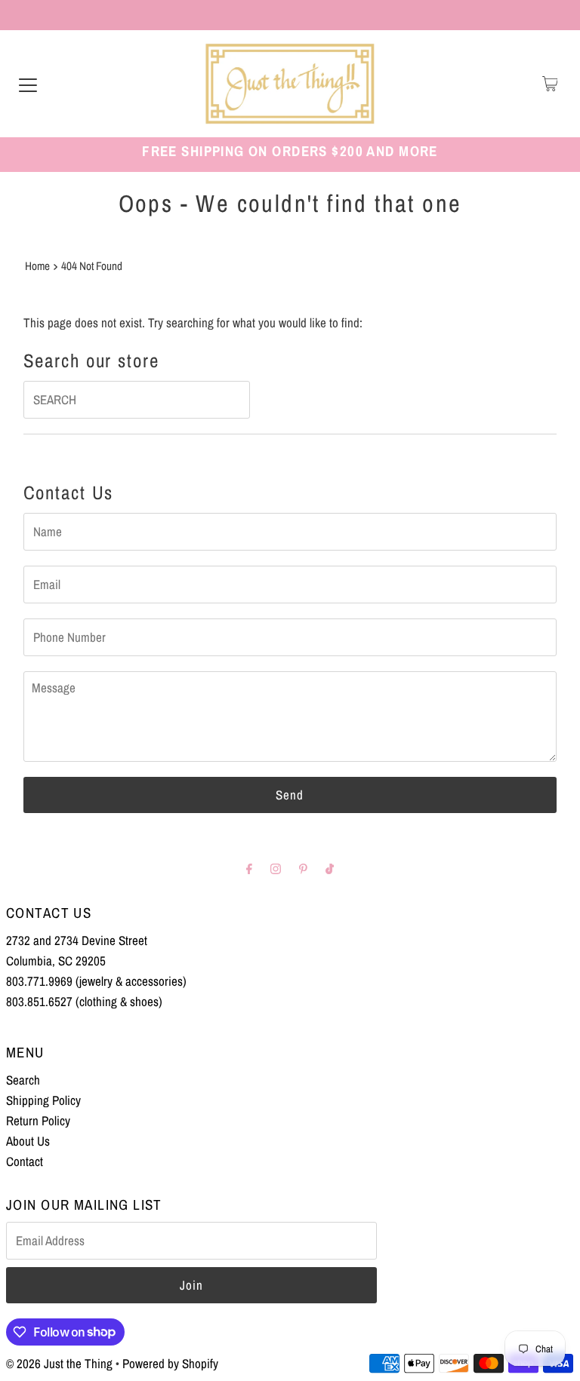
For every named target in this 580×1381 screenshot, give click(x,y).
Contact (24, 1161)
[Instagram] (275, 868)
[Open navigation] (28, 84)
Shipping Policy (43, 1100)
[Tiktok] (329, 868)
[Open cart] (550, 84)
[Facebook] (249, 868)
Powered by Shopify (170, 1363)
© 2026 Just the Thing (59, 1363)
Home (37, 266)
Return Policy (38, 1120)
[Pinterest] (303, 868)
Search (23, 1079)
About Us (28, 1140)
